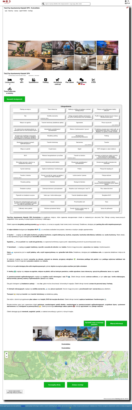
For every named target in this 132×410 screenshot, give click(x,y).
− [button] (6, 356)
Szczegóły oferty (54, 385)
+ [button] (6, 353)
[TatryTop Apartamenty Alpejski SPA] (30, 56)
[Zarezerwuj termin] (127, 7)
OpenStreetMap (124, 379)
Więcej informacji (116, 323)
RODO (58, 408)
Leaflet (116, 379)
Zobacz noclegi (77, 385)
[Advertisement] (66, 26)
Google (23, 406)
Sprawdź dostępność (14, 99)
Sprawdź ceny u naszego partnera (94, 323)
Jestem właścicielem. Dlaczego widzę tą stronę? (14, 391)
